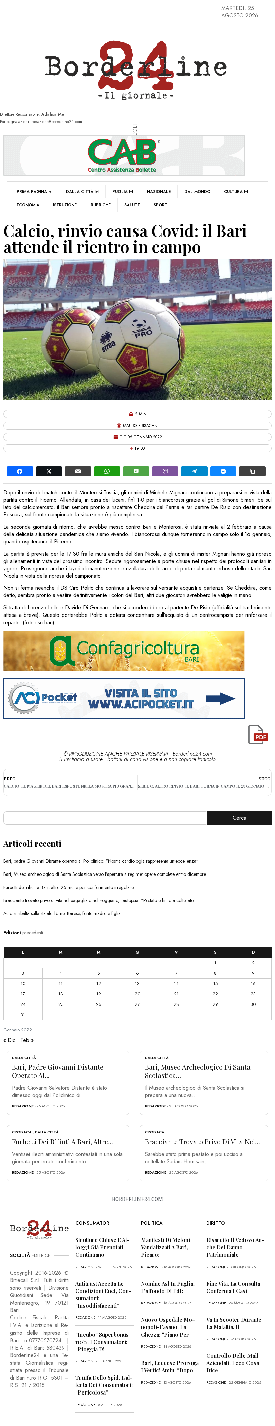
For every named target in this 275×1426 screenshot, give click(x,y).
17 (23, 994)
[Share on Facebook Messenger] (223, 471)
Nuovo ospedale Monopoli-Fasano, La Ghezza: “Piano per (168, 1327)
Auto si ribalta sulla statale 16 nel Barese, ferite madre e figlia (62, 913)
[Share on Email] (78, 471)
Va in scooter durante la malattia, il (233, 1323)
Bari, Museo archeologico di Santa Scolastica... (198, 1071)
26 (98, 1004)
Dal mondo (197, 192)
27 (137, 1004)
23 (253, 994)
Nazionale (159, 192)
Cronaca (22, 1132)
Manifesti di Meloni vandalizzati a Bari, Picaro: (165, 1247)
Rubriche (101, 205)
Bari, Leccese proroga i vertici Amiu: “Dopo (170, 1366)
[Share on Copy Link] (252, 471)
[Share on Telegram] (194, 471)
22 (215, 994)
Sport (160, 205)
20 (137, 994)
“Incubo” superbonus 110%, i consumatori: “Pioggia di (102, 1342)
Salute (132, 205)
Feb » (27, 1040)
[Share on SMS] (136, 471)
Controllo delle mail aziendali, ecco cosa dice (232, 1363)
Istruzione (65, 205)
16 (253, 983)
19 (98, 994)
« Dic (9, 1040)
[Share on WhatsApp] (107, 471)
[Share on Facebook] (20, 471)
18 (60, 994)
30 (253, 1004)
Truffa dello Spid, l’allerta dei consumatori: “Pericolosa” (104, 1385)
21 (176, 994)
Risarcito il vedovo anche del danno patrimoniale (235, 1247)
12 (98, 983)
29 (215, 1004)
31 (23, 1015)
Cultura (233, 192)
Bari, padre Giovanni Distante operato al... (57, 1071)
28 (176, 1004)
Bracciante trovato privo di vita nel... (202, 1141)
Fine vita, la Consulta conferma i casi (233, 1287)
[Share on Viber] (165, 471)
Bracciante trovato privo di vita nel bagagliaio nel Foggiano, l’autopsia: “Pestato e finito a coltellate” (99, 900)
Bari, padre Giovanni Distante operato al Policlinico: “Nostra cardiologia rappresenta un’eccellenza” (101, 861)
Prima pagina (32, 192)
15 (215, 983)
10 (23, 983)
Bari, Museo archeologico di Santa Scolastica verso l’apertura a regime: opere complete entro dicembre (104, 874)
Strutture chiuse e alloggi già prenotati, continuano (102, 1247)
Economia (28, 205)
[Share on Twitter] (49, 471)
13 (137, 983)
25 (60, 1004)
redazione (23, 1106)
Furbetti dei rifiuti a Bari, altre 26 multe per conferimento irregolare (68, 887)
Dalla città (79, 192)
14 (176, 983)
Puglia (120, 192)
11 (61, 983)
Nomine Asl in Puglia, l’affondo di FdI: (168, 1287)
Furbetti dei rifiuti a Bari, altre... (62, 1141)
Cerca (239, 818)
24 (23, 1004)
